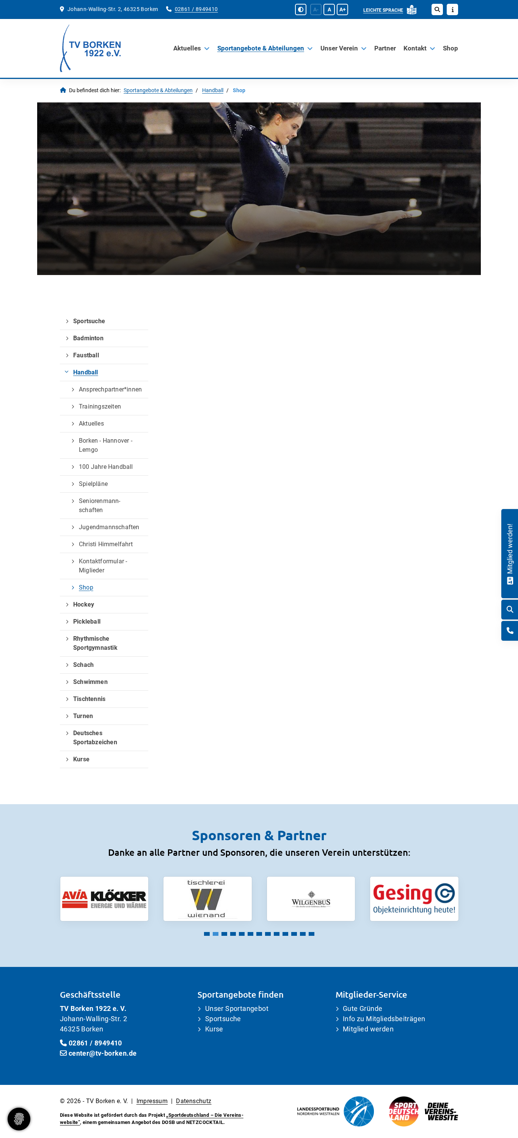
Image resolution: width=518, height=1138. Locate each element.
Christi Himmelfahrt (106, 544)
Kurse (81, 759)
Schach (83, 664)
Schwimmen (90, 681)
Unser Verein (339, 48)
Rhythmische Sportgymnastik (95, 643)
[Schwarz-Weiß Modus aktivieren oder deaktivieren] (300, 9)
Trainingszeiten (100, 406)
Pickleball (86, 621)
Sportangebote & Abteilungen (260, 48)
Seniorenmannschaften (99, 505)
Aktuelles (187, 48)
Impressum (152, 1101)
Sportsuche (89, 321)
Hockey (83, 604)
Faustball (86, 355)
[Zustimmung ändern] (19, 1119)
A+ (342, 9)
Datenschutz (193, 1101)
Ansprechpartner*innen (110, 389)
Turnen (83, 716)
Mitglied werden (368, 1029)
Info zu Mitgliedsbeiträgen (384, 1019)
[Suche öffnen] (437, 9)
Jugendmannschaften (109, 527)
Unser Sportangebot (236, 1008)
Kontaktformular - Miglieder (103, 566)
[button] (206, 934)
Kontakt (415, 48)
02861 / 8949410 (196, 9)
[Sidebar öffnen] (452, 9)
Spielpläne (93, 483)
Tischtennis (89, 699)
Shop (450, 48)
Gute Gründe (362, 1008)
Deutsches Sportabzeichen (95, 737)
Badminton (88, 338)
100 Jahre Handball (106, 466)
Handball (212, 90)
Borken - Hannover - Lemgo (105, 445)
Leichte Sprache (383, 10)
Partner (385, 48)
